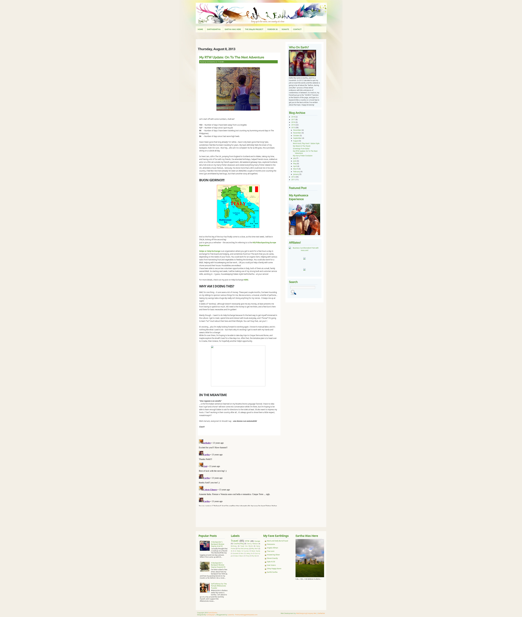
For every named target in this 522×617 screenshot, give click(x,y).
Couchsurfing (239, 543)
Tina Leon (270, 551)
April (295, 166)
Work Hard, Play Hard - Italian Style (306, 143)
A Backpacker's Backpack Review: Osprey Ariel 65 (217, 544)
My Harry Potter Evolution (302, 155)
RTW (247, 541)
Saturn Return (239, 556)
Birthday (234, 546)
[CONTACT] (297, 29)
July (294, 158)
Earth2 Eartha (272, 572)
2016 (293, 122)
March (296, 169)
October (296, 135)
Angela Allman (272, 548)
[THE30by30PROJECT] (254, 29)
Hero (242, 553)
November (297, 133)
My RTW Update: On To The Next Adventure (305, 152)
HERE (245, 280)
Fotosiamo (271, 544)
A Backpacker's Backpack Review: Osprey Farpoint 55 (218, 565)
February (296, 171)
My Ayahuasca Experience (298, 197)
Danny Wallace (252, 544)
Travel (234, 541)
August (296, 141)
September (297, 138)
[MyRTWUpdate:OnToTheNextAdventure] (238, 57)
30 (231, 551)
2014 (293, 125)
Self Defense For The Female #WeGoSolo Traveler (219, 586)
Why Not (254, 556)
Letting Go (249, 553)
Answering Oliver (273, 555)
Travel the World (246, 546)
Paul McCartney (243, 548)
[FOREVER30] (272, 29)
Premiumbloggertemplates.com (246, 615)
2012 (293, 177)
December (297, 130)
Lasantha (231, 615)
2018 (293, 117)
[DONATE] (285, 29)
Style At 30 (271, 561)
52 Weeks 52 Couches (242, 551)
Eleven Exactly (255, 551)
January (296, 174)
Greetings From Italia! (301, 148)
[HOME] (200, 29)
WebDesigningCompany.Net (306, 613)
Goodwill (235, 553)
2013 (293, 127)
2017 (293, 119)
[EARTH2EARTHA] (213, 29)
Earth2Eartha (212, 613)
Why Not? (254, 548)
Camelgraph (210, 615)
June (295, 161)
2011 (293, 179)
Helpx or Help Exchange (209, 251)
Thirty (247, 556)
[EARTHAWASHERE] (233, 29)
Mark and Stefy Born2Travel (277, 541)
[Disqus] (240, 472)
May (295, 163)
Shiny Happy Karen (274, 568)
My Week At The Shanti (301, 146)
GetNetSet (321, 613)
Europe (257, 541)
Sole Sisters (271, 565)
